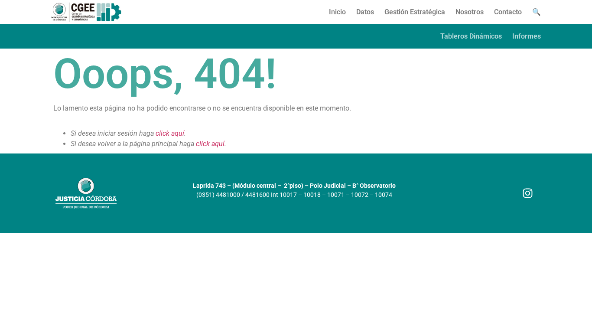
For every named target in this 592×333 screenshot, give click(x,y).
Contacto (508, 12)
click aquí (170, 133)
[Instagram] (527, 193)
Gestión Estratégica (414, 12)
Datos (365, 12)
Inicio (337, 12)
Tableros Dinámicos (471, 36)
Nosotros (469, 12)
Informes (526, 36)
